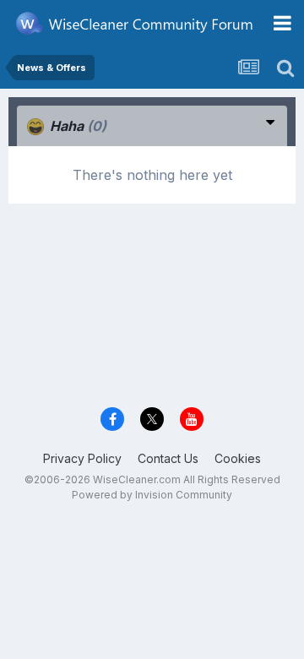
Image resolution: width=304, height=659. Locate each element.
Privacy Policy (82, 458)
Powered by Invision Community (152, 494)
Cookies (237, 458)
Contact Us (168, 458)
